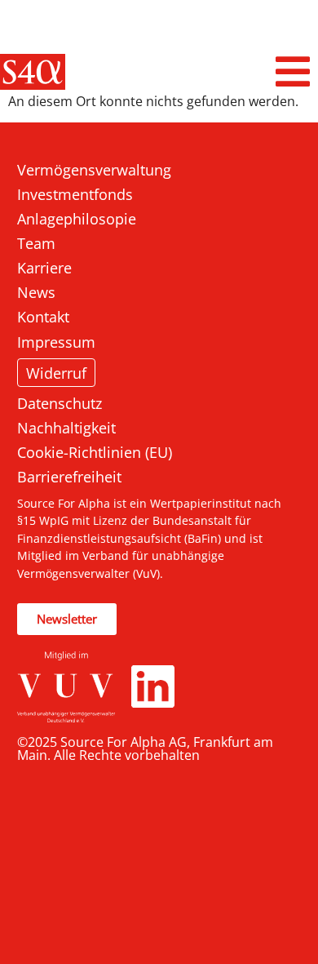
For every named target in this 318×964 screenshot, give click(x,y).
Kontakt (43, 317)
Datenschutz (59, 403)
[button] (293, 71)
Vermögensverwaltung (94, 170)
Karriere (44, 268)
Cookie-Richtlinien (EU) (94, 452)
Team (36, 243)
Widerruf (56, 372)
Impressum (56, 342)
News (36, 292)
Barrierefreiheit (69, 477)
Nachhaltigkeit (66, 428)
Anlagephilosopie (76, 219)
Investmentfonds (75, 194)
